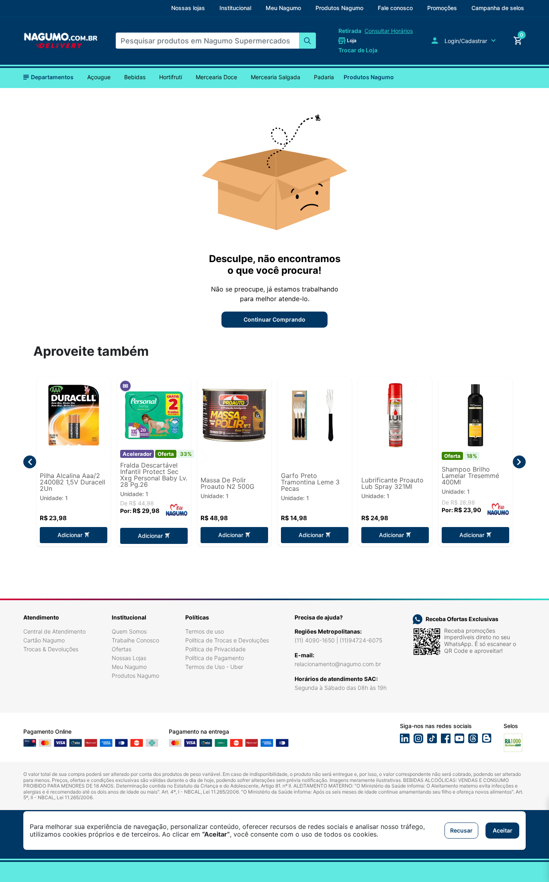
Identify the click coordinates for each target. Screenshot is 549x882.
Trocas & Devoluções (50, 649)
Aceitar (502, 830)
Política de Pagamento (214, 657)
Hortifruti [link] (170, 77)
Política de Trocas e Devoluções (227, 640)
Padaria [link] (324, 77)
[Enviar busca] (307, 41)
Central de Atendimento (54, 631)
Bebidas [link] (134, 77)
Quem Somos (129, 631)
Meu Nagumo (129, 666)
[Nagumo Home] (60, 40)
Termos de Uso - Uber (214, 666)
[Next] (519, 461)
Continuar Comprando (274, 319)
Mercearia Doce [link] (216, 77)
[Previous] (29, 461)
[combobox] (207, 41)
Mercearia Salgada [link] (275, 77)
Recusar (461, 830)
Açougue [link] (99, 77)
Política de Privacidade (215, 649)
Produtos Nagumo (369, 77)
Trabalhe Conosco (135, 640)
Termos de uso (204, 631)
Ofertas (121, 649)
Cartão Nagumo (44, 640)
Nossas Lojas (129, 657)
